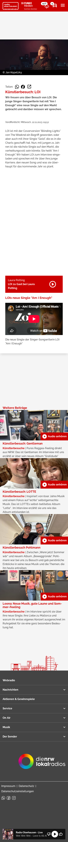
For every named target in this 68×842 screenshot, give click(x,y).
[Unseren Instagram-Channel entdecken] (14, 798)
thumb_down (49, 834)
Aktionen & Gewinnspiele (19, 699)
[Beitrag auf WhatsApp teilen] (17, 87)
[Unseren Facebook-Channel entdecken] (9, 798)
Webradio (9, 680)
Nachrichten (10, 689)
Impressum (8, 786)
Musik (6, 727)
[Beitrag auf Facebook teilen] (23, 87)
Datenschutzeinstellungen (17, 791)
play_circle (55, 834)
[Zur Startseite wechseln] (10, 6)
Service (7, 708)
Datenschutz (26, 786)
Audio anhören (54, 436)
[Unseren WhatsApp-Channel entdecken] (3, 798)
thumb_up (61, 834)
